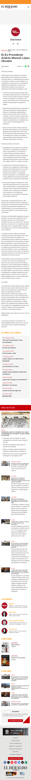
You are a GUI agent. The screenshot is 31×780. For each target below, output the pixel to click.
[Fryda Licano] (4, 630)
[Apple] (22, 762)
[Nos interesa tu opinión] (15, 731)
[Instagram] (15, 762)
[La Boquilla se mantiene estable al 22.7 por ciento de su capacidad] (5, 529)
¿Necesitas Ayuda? (15, 758)
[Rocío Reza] (4, 614)
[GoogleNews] (19, 762)
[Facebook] (13, 43)
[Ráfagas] (4, 605)
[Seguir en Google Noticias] (28, 66)
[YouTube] (12, 762)
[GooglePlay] (26, 762)
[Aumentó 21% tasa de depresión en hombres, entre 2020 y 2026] (5, 467)
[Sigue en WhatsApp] (25, 66)
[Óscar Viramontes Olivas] (4, 622)
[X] (17, 43)
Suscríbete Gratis (15, 720)
